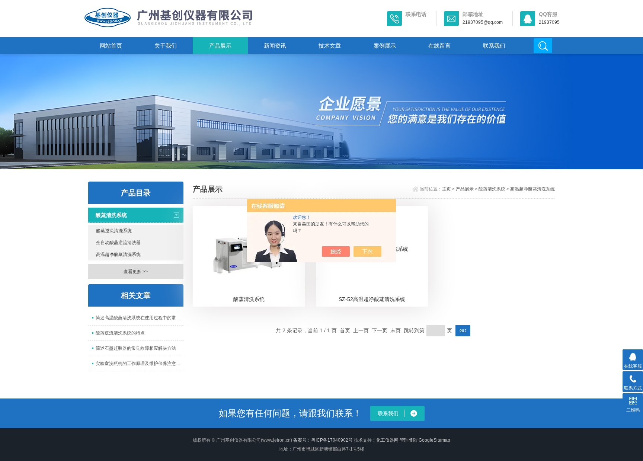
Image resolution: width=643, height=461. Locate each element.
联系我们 (494, 45)
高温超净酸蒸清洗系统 (118, 254)
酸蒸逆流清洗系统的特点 (120, 333)
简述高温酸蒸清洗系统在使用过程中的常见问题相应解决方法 (139, 317)
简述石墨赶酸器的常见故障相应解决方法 (136, 348)
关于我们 (165, 45)
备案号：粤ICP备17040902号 (323, 440)
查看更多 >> (136, 271)
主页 (446, 189)
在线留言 (439, 45)
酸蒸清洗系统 (111, 215)
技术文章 (330, 45)
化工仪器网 (387, 440)
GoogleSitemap (434, 440)
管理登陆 (409, 440)
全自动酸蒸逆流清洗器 (118, 242)
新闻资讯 (275, 45)
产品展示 (220, 45)
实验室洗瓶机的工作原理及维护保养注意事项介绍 (139, 363)
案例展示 (385, 45)
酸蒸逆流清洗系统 (114, 230)
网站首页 (111, 45)
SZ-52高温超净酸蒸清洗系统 (372, 299)
